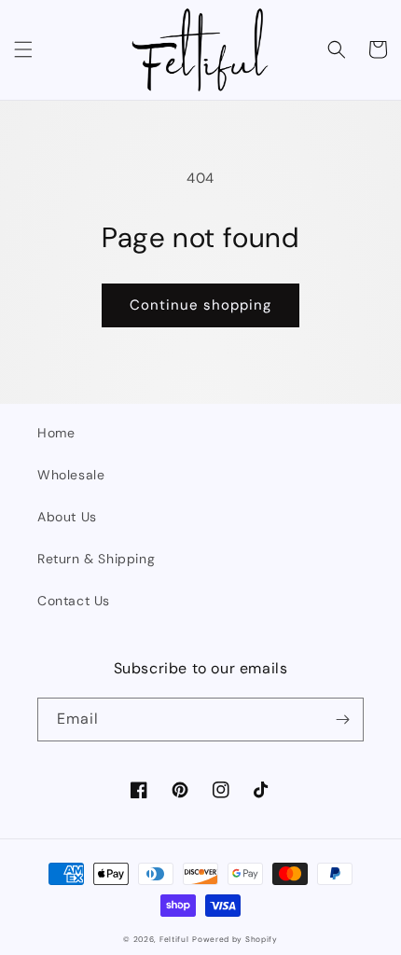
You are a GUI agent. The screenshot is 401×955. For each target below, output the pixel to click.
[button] (23, 49)
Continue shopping (200, 305)
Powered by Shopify (235, 939)
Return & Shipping (96, 558)
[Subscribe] (342, 719)
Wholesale (70, 474)
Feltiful (174, 939)
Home (56, 432)
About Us (67, 516)
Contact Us (73, 600)
